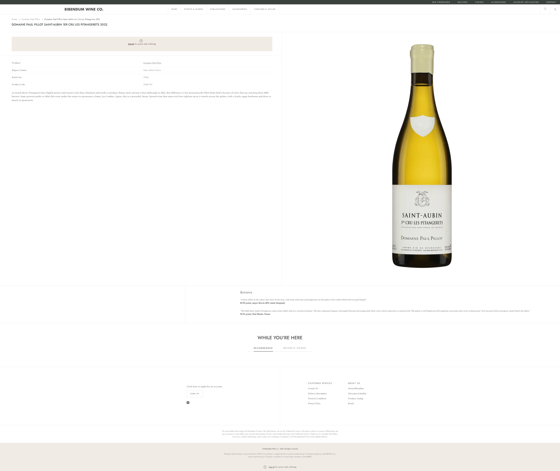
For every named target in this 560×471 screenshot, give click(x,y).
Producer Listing (355, 398)
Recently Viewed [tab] (295, 348)
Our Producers (441, 2)
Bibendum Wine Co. (271, 449)
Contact (551, 2)
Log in (271, 467)
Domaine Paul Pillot (31, 19)
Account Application (526, 2)
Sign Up (194, 393)
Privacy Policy (314, 403)
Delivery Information (317, 393)
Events (479, 2)
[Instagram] (188, 403)
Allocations (498, 2)
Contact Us (313, 388)
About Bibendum (356, 388)
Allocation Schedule (357, 393)
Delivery (463, 2)
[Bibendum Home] (84, 9)
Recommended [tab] (263, 348)
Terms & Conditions (317, 398)
